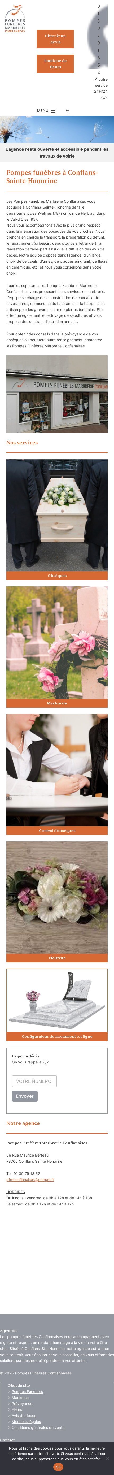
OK (58, 1467)
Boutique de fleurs (55, 64)
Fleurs (17, 1409)
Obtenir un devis (55, 39)
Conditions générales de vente (38, 1427)
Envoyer (25, 1096)
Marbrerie (20, 1397)
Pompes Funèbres (27, 1391)
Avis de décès (24, 1415)
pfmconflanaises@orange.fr (30, 1179)
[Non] (107, 1458)
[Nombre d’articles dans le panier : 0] (67, 111)
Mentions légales (26, 1421)
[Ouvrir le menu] (46, 111)
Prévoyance (22, 1403)
